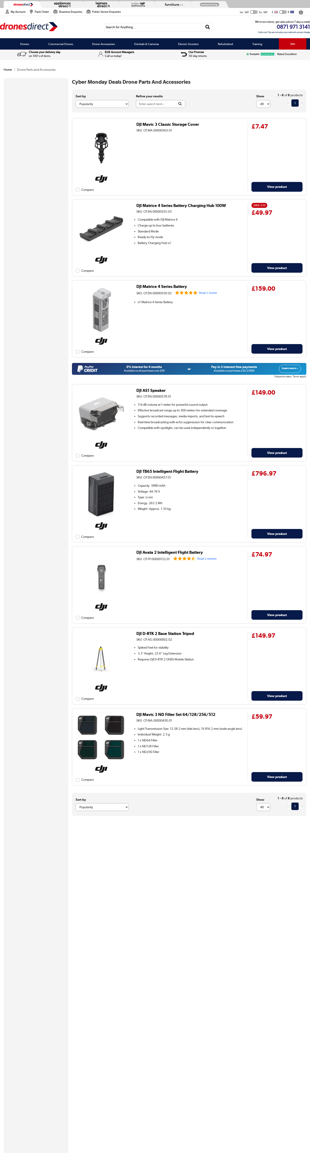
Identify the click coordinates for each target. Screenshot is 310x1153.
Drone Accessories (103, 44)
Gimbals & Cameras (146, 44)
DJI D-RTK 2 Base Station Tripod (165, 633)
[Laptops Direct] (101, 5)
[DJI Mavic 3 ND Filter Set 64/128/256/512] (101, 762)
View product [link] (277, 187)
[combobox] (159, 27)
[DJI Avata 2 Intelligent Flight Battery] (101, 600)
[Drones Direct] (22, 4)
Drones (24, 44)
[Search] (208, 27)
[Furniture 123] (173, 5)
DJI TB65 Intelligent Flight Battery (167, 471)
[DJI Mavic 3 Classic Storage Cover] (101, 172)
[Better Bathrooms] (137, 4)
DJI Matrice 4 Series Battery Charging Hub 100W (181, 205)
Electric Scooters (188, 44)
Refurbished (225, 44)
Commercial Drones (60, 44)
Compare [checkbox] (87, 189)
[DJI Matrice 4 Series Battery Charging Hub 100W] (101, 253)
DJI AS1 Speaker (151, 390)
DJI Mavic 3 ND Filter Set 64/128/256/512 (175, 714)
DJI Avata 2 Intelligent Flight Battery (169, 552)
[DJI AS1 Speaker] (101, 438)
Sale (292, 43)
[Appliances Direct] (62, 4)
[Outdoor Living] (208, 4)
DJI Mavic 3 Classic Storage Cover (167, 124)
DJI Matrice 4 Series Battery (161, 286)
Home (8, 69)
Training (257, 44)
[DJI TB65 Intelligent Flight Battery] (101, 519)
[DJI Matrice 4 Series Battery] (101, 334)
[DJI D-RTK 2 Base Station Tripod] (101, 681)
